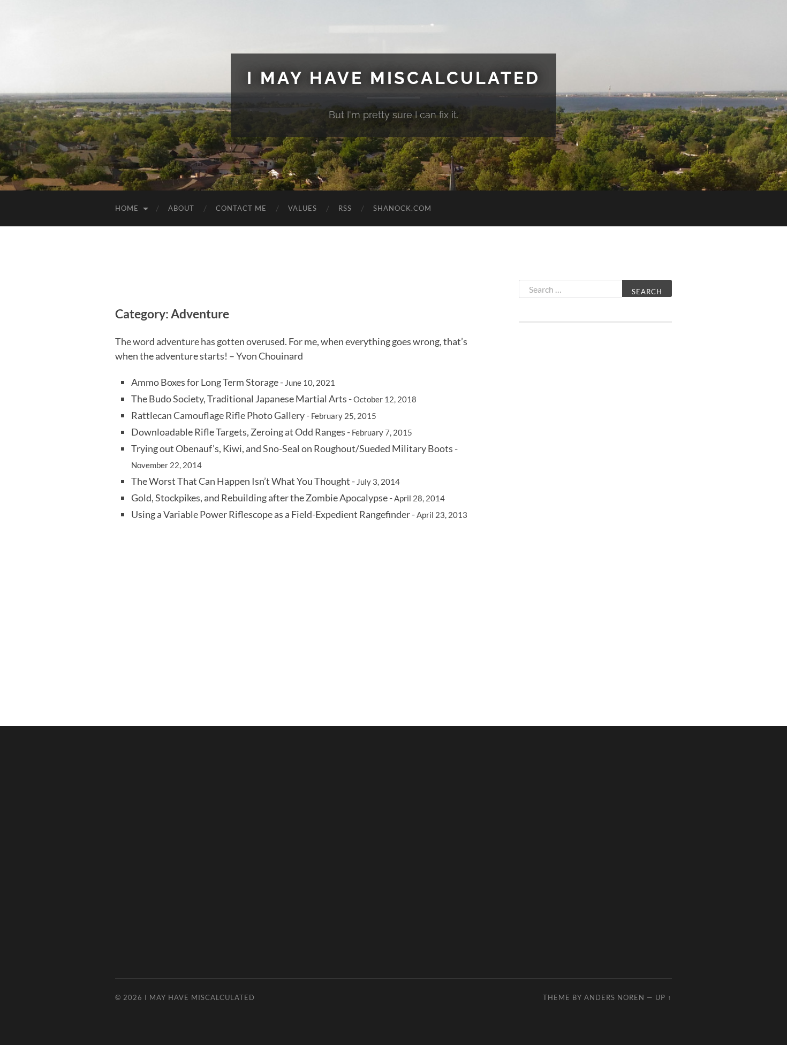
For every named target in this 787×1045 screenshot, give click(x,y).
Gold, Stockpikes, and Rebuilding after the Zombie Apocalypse (259, 498)
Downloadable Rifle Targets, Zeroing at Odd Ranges (238, 432)
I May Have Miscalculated (393, 78)
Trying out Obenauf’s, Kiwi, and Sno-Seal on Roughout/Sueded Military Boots (292, 448)
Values (302, 208)
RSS (345, 208)
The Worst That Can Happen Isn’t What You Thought (240, 481)
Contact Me (241, 208)
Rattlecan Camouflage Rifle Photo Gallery (218, 415)
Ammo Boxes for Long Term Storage (204, 382)
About (181, 208)
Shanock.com (402, 208)
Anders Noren (614, 997)
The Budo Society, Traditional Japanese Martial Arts (239, 399)
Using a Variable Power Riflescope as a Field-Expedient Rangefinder (270, 514)
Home (127, 208)
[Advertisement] (595, 506)
